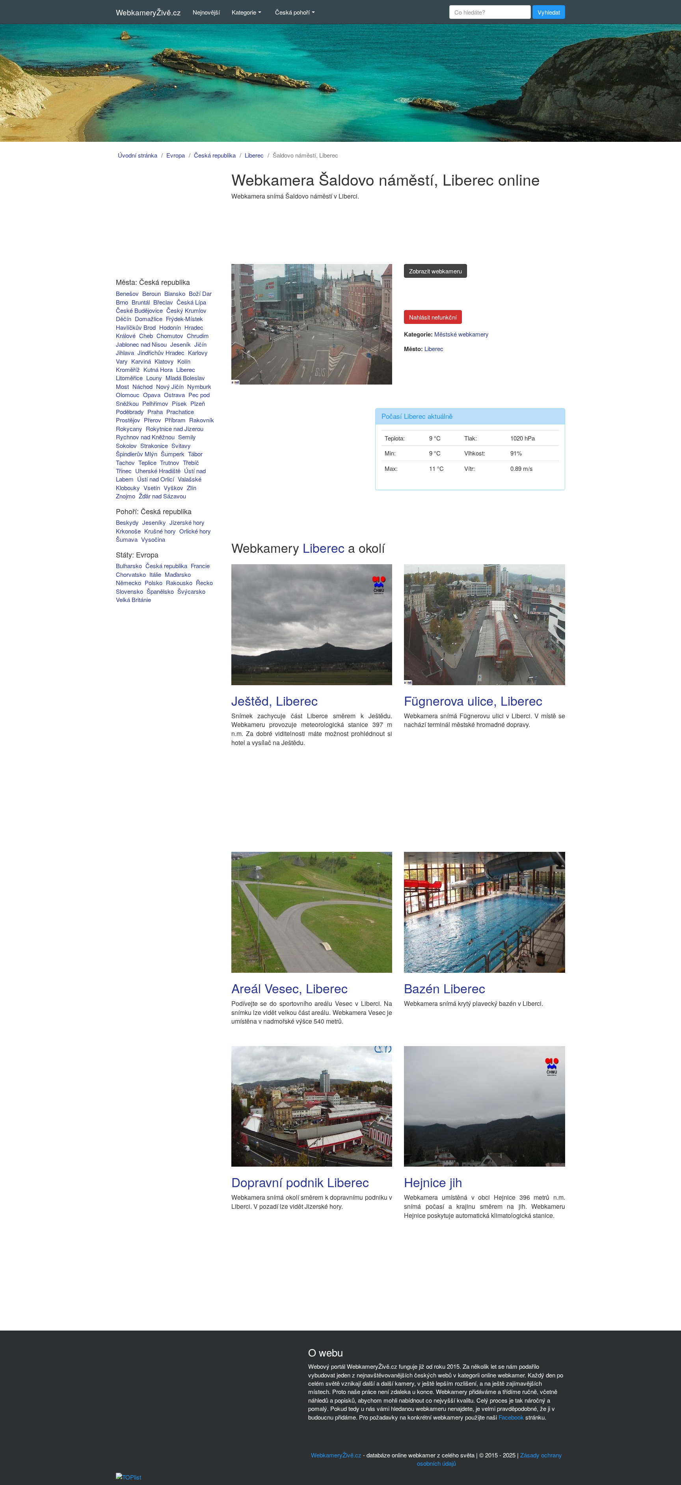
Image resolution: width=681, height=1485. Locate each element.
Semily (187, 437)
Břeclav (163, 302)
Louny (154, 378)
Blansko (174, 293)
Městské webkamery (461, 334)
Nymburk (199, 386)
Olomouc (128, 394)
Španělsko (160, 591)
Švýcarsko (191, 591)
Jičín (200, 344)
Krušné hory (160, 531)
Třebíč (191, 462)
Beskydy (127, 522)
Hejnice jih (433, 1182)
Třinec (124, 471)
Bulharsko (129, 565)
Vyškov (173, 487)
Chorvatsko (131, 574)
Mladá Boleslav (185, 378)
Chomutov (169, 335)
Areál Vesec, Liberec (289, 988)
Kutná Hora (158, 369)
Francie (200, 565)
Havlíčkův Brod (136, 327)
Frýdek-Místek (184, 318)
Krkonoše (128, 531)
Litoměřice (129, 378)
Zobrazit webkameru (435, 271)
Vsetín (151, 487)
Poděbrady (130, 411)
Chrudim (198, 335)
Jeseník (180, 344)
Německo (128, 582)
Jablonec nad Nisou (141, 344)
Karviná (141, 361)
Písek (179, 403)
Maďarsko (178, 574)
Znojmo (125, 496)
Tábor (195, 454)
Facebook (511, 1417)
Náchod (142, 386)
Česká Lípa (191, 302)
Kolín (183, 361)
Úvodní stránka (137, 155)
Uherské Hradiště (157, 471)
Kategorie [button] (244, 12)
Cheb (146, 335)
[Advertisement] (160, 220)
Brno (122, 302)
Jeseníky (154, 522)
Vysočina (153, 539)
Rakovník (201, 420)
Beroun (151, 293)
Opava (151, 394)
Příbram (175, 420)
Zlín (191, 487)
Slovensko (129, 591)
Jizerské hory (187, 522)
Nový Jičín (170, 386)
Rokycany (129, 428)
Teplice (147, 462)
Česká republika (215, 155)
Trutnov (169, 462)
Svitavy (181, 445)
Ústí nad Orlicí (155, 479)
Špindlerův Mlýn (136, 454)
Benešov (127, 293)
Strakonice (154, 445)
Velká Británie (133, 599)
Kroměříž (128, 369)
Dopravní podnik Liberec (300, 1182)
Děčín (123, 318)
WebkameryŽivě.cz (148, 12)
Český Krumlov (186, 310)
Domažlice (148, 318)
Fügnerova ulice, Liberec (473, 700)
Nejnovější (206, 12)
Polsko (153, 582)
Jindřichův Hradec (161, 352)
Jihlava (125, 352)
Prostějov (128, 420)
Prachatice (180, 411)
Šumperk (172, 454)
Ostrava (174, 394)
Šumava (127, 539)
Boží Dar (200, 293)
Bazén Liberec (444, 988)
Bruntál (141, 302)
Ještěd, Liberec (274, 700)
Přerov (152, 420)
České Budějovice (139, 310)
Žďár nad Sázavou (162, 496)
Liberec (254, 155)
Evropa (175, 155)
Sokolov (126, 445)
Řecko (204, 582)
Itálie (155, 574)
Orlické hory (195, 531)
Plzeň (197, 403)
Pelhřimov (155, 403)
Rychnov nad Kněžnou (145, 437)
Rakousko (179, 582)
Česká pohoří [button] (292, 12)
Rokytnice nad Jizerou (174, 428)
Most (122, 386)
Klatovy (164, 361)
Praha (155, 411)
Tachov (125, 462)
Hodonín (170, 327)
